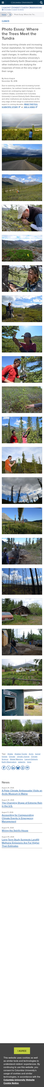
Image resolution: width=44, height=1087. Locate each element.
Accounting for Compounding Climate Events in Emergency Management (18, 818)
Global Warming (16, 759)
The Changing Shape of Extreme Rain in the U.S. (22, 804)
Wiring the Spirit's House (15, 830)
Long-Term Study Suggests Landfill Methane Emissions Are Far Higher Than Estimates (20, 843)
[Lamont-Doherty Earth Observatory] (22, 8)
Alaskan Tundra (21, 754)
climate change (23, 756)
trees (29, 762)
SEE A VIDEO (29, 107)
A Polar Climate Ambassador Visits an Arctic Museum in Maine (22, 792)
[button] (3, 2)
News (11, 14)
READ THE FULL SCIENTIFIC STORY (20, 105)
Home (4, 14)
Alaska (10, 754)
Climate (5, 21)
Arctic (31, 754)
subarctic (21, 762)
